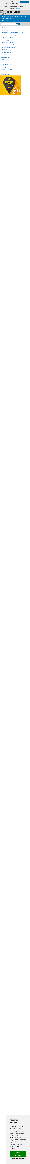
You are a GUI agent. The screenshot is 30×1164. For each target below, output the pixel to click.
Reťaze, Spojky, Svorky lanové (8, 40)
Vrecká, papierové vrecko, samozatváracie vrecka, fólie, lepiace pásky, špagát (15, 68)
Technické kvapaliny (6, 52)
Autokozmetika (5, 57)
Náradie (3, 59)
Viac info (17, 8)
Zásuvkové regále (5, 74)
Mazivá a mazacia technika (8, 47)
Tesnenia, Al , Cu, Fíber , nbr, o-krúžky (10, 35)
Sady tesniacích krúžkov (7, 37)
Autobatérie (4, 54)
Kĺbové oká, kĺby (5, 49)
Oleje (2, 62)
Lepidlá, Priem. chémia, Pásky (8, 42)
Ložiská (3, 27)
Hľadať (17, 24)
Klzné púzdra (4, 71)
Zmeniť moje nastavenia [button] (18, 1158)
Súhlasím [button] (18, 1152)
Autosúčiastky (4, 64)
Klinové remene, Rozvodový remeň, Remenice (12, 32)
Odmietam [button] (18, 1155)
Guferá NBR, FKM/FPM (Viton (8, 30)
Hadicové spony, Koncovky (7, 44)
